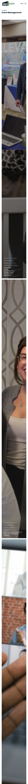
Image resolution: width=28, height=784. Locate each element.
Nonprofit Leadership (9, 527)
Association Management (10, 522)
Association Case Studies (10, 258)
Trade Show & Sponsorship (10, 265)
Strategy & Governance (10, 263)
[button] (23, 3)
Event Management (9, 260)
